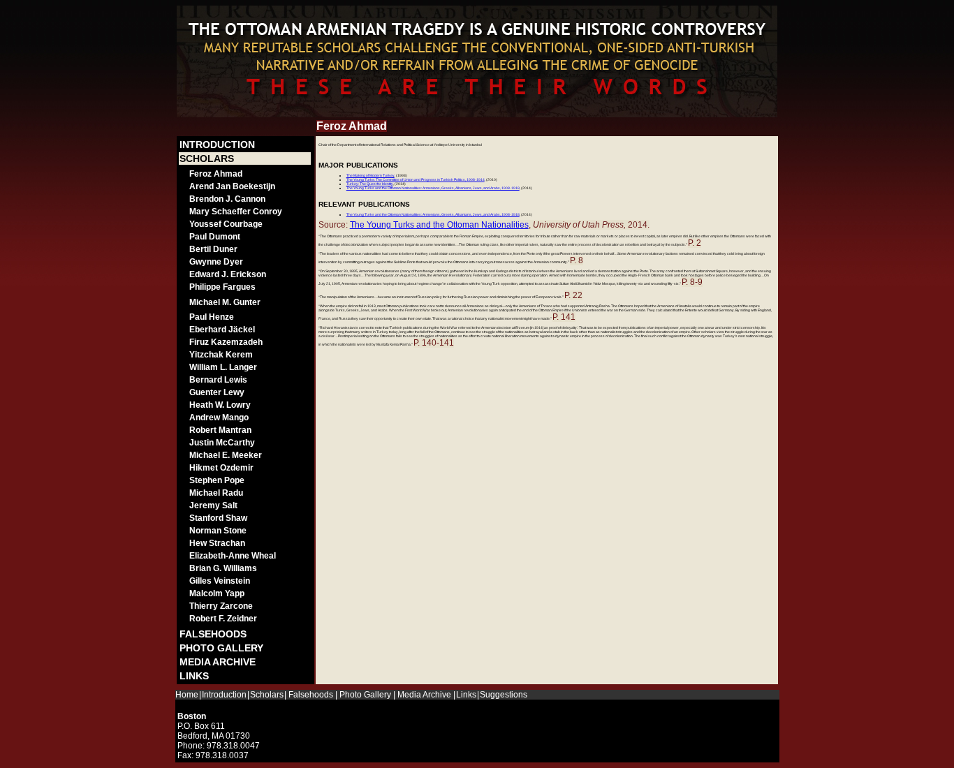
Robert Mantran (220, 430)
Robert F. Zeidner (223, 618)
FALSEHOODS (213, 634)
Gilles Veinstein (219, 581)
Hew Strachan (217, 543)
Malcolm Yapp (216, 593)
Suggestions (503, 695)
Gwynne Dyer (216, 262)
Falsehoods (310, 695)
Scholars (267, 695)
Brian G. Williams (223, 568)
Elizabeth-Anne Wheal (232, 556)
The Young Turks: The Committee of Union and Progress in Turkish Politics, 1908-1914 (415, 179)
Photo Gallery (365, 695)
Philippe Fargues (222, 287)
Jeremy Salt (213, 505)
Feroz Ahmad (215, 174)
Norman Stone (218, 531)
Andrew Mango (219, 417)
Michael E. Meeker (225, 455)
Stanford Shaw (218, 518)
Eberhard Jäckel (222, 329)
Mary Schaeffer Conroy (235, 211)
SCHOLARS (206, 158)
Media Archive (424, 695)
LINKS (194, 675)
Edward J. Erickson (227, 274)
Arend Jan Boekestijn (232, 186)
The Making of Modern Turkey (370, 175)
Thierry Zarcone (221, 606)
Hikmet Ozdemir (221, 468)
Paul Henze (211, 317)
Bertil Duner (213, 249)
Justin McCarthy (222, 443)
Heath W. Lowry (220, 405)
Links (466, 695)
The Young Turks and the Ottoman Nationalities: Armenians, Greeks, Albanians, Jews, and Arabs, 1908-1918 (433, 188)
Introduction (224, 695)
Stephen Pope (216, 480)
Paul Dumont (214, 237)
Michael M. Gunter (224, 302)
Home (186, 695)
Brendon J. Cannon (227, 199)
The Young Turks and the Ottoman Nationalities (439, 225)
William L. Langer (223, 367)
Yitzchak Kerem (221, 355)
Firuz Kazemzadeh (226, 342)
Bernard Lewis (218, 380)
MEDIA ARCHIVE (217, 661)
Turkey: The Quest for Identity (369, 184)
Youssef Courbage (226, 224)
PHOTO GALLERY (221, 647)
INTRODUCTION (217, 144)
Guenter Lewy (216, 392)
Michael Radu (216, 493)
